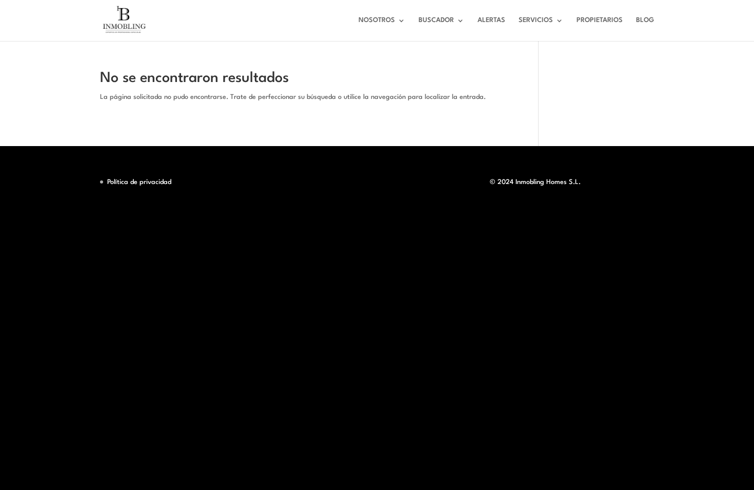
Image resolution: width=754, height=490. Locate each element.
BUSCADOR (436, 20)
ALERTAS (491, 20)
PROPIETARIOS (600, 20)
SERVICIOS (536, 20)
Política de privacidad (139, 182)
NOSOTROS (377, 20)
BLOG (645, 20)
